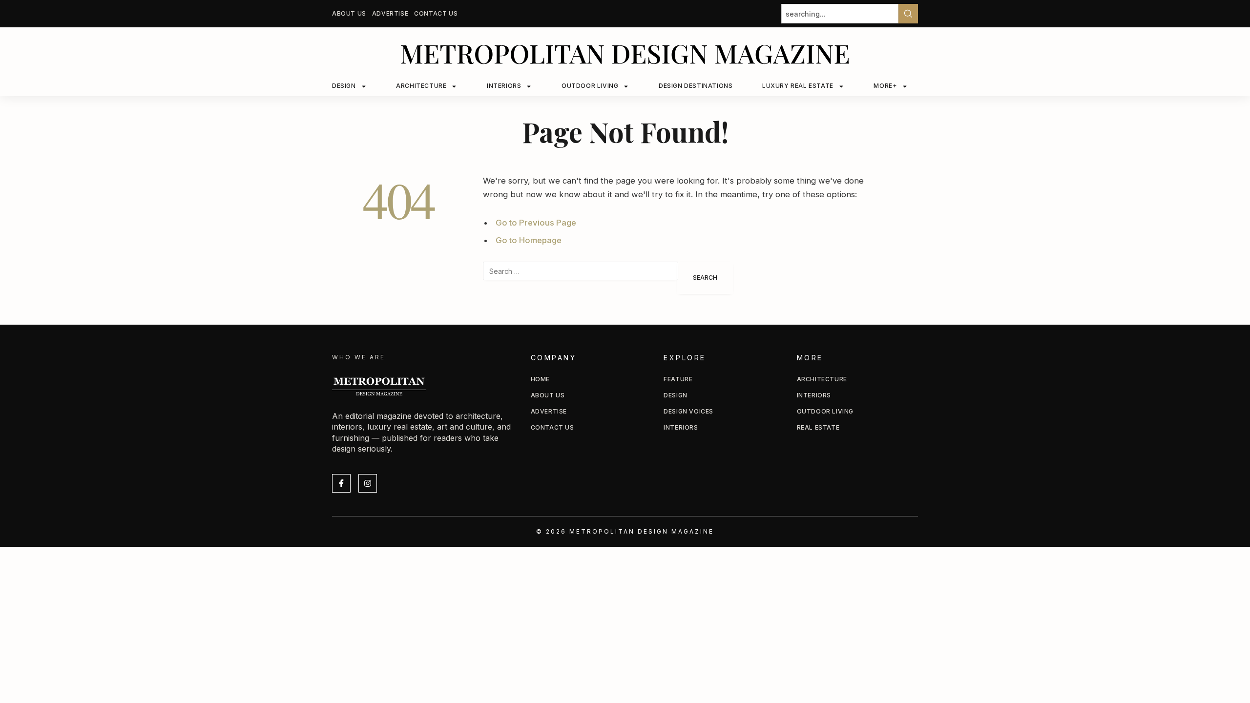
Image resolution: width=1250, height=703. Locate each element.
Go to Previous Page (536, 222)
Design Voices (688, 411)
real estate (818, 427)
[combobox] (839, 13)
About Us (349, 13)
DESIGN (344, 85)
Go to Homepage (529, 240)
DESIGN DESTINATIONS (695, 85)
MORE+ (885, 85)
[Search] (908, 13)
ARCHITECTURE (421, 85)
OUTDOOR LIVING (590, 85)
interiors (814, 395)
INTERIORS (504, 85)
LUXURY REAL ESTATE (797, 85)
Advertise (390, 13)
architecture (822, 379)
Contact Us (436, 13)
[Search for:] (580, 278)
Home (540, 379)
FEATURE (678, 379)
